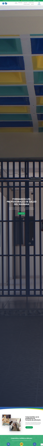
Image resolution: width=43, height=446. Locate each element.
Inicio (16, 2)
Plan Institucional (31, 2)
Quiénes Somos (20, 2)
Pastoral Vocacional (27, 4)
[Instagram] (35, 0)
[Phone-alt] (38, 0)
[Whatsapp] (37, 0)
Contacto (32, 4)
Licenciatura (25, 2)
